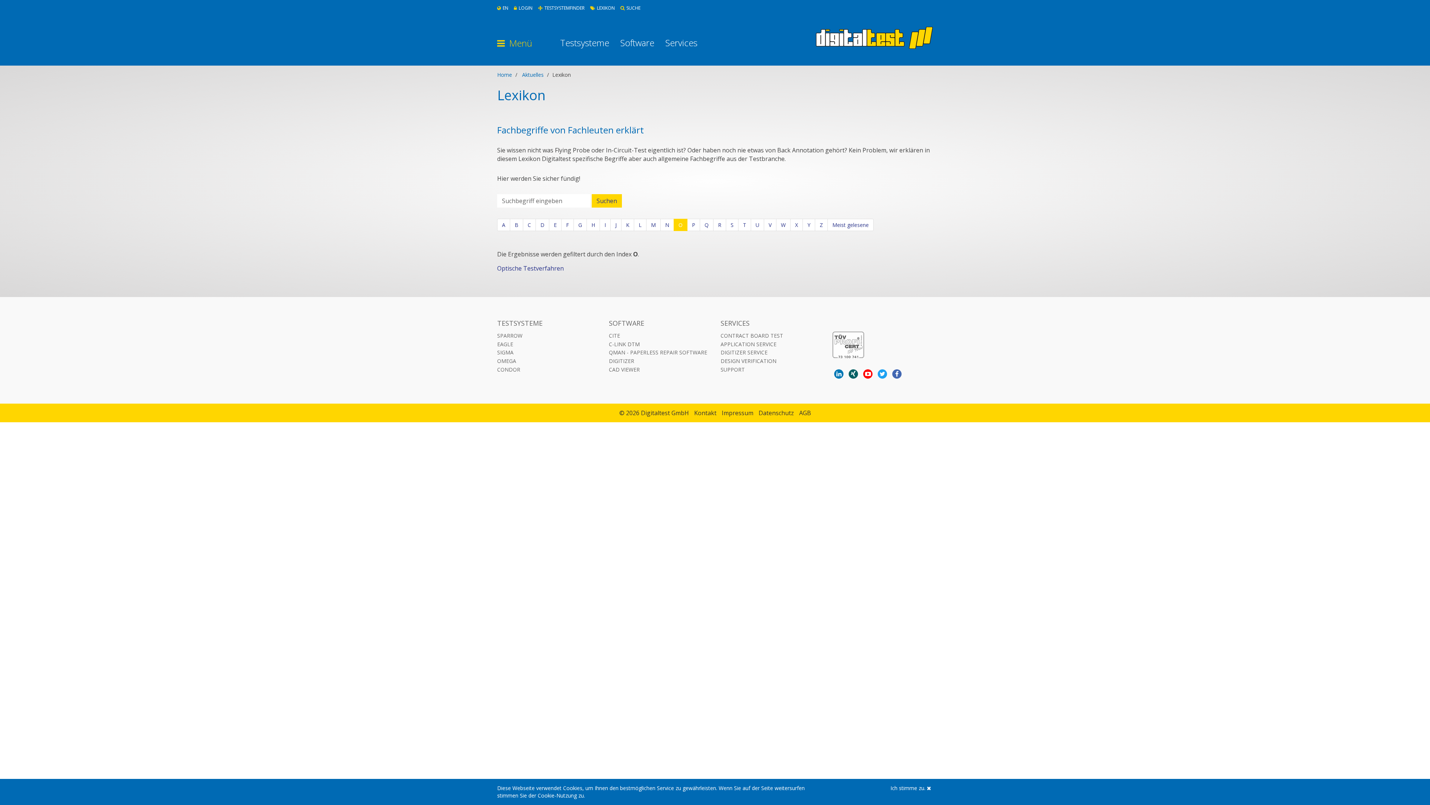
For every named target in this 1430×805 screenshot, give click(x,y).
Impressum (737, 413)
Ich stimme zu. (908, 788)
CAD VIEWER (624, 369)
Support (733, 369)
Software (637, 43)
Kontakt (705, 413)
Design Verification (748, 360)
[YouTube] (868, 374)
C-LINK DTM (624, 344)
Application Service (748, 344)
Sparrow (509, 335)
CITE (614, 335)
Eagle (505, 344)
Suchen (607, 201)
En (505, 8)
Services (681, 43)
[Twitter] (882, 374)
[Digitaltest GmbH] (874, 38)
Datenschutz (776, 413)
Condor (508, 369)
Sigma (505, 352)
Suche (633, 8)
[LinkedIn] (838, 374)
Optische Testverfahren (530, 268)
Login (526, 8)
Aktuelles (533, 74)
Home (504, 74)
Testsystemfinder (564, 8)
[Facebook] (897, 374)
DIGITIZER (621, 360)
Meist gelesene (850, 224)
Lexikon (606, 8)
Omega (506, 360)
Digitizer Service (744, 352)
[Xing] (853, 374)
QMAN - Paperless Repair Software (658, 352)
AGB (805, 413)
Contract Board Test (752, 335)
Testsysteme (584, 43)
